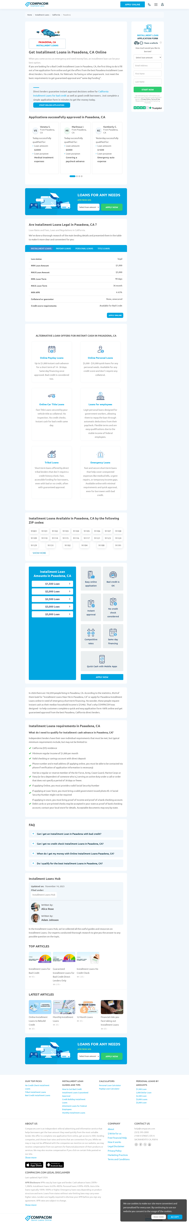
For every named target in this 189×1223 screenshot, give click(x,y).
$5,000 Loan (52, 614)
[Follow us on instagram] (136, 1144)
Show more (39, 552)
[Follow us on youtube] (149, 1144)
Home (29, 15)
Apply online (115, 315)
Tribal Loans (52, 462)
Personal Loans (84, 248)
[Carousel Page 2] (77, 176)
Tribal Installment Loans (35, 1092)
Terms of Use (155, 99)
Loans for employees (100, 404)
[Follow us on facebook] (140, 1144)
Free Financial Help (117, 1137)
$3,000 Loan (52, 606)
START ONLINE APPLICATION (51, 105)
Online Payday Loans (51, 357)
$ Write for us (114, 1133)
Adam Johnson (50, 919)
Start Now (148, 89)
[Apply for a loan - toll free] (149, 4)
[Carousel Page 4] (82, 176)
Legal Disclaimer (116, 1146)
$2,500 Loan (52, 599)
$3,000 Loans (141, 1099)
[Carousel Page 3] (79, 176)
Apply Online (132, 4)
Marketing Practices (118, 1155)
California (56, 15)
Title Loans (104, 248)
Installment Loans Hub (43, 894)
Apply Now (102, 677)
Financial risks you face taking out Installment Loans (110, 1021)
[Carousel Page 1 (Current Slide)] (72, 176)
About (111, 1129)
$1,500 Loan (52, 583)
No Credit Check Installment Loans (37, 1087)
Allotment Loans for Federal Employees (74, 1108)
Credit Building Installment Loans (73, 1101)
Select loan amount (89, 207)
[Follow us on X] (145, 1144)
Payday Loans (63, 248)
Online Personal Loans (100, 357)
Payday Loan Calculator (109, 1088)
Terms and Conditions (119, 1159)
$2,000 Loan (52, 591)
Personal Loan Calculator (110, 1085)
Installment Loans (42, 15)
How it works (114, 1142)
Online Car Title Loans (51, 404)
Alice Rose (47, 908)
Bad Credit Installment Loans (37, 1095)
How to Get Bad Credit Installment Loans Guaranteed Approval (75, 1092)
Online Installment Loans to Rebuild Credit (38, 1021)
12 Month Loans (85, 1017)
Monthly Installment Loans (73, 1112)
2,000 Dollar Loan (143, 1092)
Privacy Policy (146, 99)
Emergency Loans (100, 462)
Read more (159, 1217)
